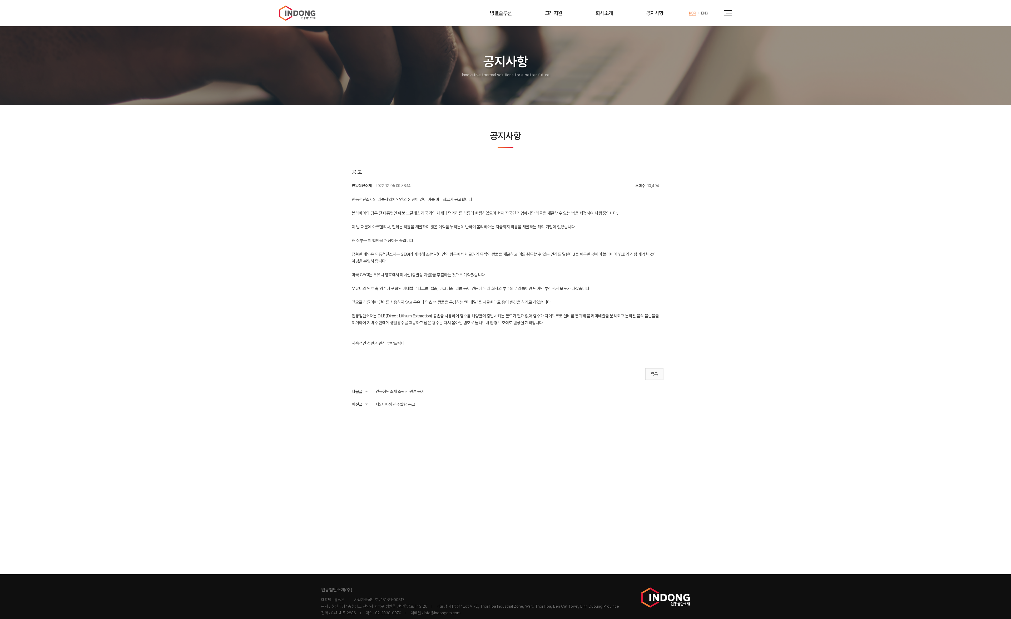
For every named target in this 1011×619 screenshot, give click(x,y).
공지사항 (654, 13)
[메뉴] (728, 13)
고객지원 (553, 13)
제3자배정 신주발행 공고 (395, 404)
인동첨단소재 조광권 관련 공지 (399, 391)
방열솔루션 (501, 13)
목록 (654, 374)
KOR (692, 13)
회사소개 (604, 13)
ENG (704, 13)
